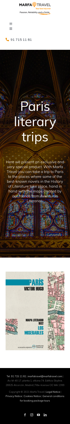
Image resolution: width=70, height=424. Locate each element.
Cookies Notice (32, 396)
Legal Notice (53, 391)
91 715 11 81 (21, 39)
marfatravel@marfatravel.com (45, 376)
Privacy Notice (14, 396)
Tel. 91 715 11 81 (16, 376)
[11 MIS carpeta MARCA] (35, 273)
